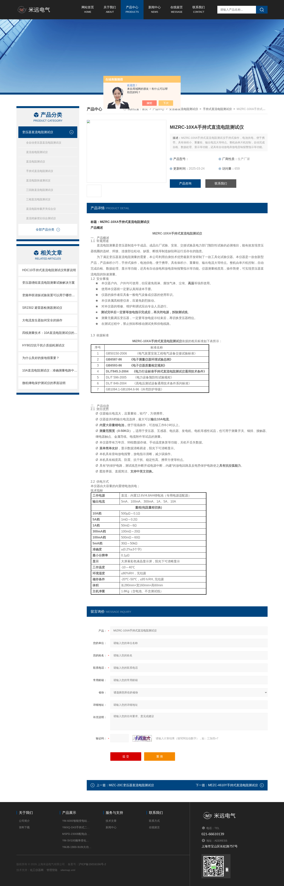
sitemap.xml (67, 870)
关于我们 (110, 9)
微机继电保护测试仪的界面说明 (43, 383)
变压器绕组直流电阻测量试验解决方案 (48, 282)
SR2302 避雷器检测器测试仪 (42, 307)
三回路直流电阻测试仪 (39, 189)
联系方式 (154, 820)
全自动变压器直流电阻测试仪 (43, 142)
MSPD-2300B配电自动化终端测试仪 (76, 833)
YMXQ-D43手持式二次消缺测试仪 (76, 827)
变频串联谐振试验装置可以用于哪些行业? (49, 295)
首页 (145, 109)
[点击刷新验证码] (142, 738)
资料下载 (24, 827)
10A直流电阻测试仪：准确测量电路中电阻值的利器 (49, 370)
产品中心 (132, 9)
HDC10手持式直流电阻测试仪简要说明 (49, 270)
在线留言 (176, 9)
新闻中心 (154, 9)
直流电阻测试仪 (35, 161)
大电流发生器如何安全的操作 (42, 320)
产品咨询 (185, 183)
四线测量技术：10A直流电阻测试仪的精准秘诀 (49, 332)
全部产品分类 (45, 229)
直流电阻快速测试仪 (38, 180)
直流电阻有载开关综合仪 (41, 208)
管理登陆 (52, 870)
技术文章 (111, 820)
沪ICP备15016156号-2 (92, 864)
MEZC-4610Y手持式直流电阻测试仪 (233, 785)
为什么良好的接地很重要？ (40, 358)
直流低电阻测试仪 (37, 152)
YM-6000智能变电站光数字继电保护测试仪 (76, 820)
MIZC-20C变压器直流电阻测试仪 (131, 785)
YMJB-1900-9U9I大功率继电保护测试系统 (76, 847)
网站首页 (88, 9)
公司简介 (24, 820)
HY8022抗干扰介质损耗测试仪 (43, 345)
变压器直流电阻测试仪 (37, 132)
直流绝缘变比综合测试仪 (41, 218)
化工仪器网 (36, 870)
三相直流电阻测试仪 (38, 199)
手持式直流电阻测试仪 (39, 171)
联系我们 (198, 9)
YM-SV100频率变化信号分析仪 (76, 840)
